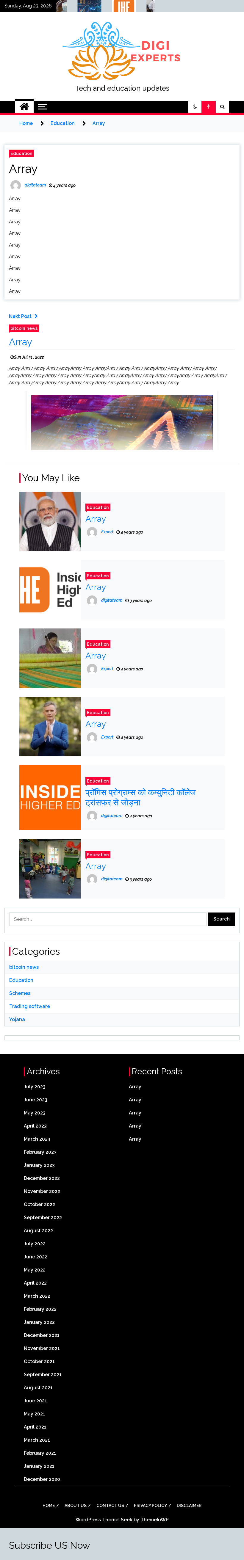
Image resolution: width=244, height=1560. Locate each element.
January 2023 (39, 1165)
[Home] (24, 107)
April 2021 (35, 1427)
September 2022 (43, 1217)
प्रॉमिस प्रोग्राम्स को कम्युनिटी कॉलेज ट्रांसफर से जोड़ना (140, 798)
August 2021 (38, 1387)
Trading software (29, 1006)
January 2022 (39, 1322)
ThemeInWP (154, 1520)
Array (23, 168)
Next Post (20, 316)
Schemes (19, 993)
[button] (194, 107)
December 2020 (42, 1479)
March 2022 (37, 1296)
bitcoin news (24, 328)
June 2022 (35, 1257)
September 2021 (43, 1374)
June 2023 (35, 1100)
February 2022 (40, 1309)
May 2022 (35, 1270)
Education (21, 153)
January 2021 (39, 1466)
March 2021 (37, 1440)
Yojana (17, 1019)
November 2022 (42, 1191)
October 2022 (39, 1204)
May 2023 (35, 1113)
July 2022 (35, 1244)
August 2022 (38, 1230)
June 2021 (35, 1401)
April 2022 (35, 1283)
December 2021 (42, 1335)
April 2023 (35, 1126)
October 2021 (39, 1361)
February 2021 (40, 1453)
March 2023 (37, 1139)
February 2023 (40, 1152)
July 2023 (35, 1086)
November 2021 (42, 1348)
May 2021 (34, 1414)
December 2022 (42, 1178)
